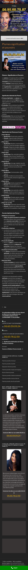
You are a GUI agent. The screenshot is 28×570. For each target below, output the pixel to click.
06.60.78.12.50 (12, 336)
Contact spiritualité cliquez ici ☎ (13, 38)
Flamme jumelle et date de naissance (11, 375)
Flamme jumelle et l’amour (9, 360)
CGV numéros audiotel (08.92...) (17, 564)
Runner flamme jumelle (8, 372)
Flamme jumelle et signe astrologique (11, 369)
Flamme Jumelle (9, 2)
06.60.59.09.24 (12, 326)
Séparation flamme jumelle (9, 366)
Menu (14, 6)
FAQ (5, 307)
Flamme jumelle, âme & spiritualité (11, 381)
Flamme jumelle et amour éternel (10, 378)
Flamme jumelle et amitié (8, 363)
